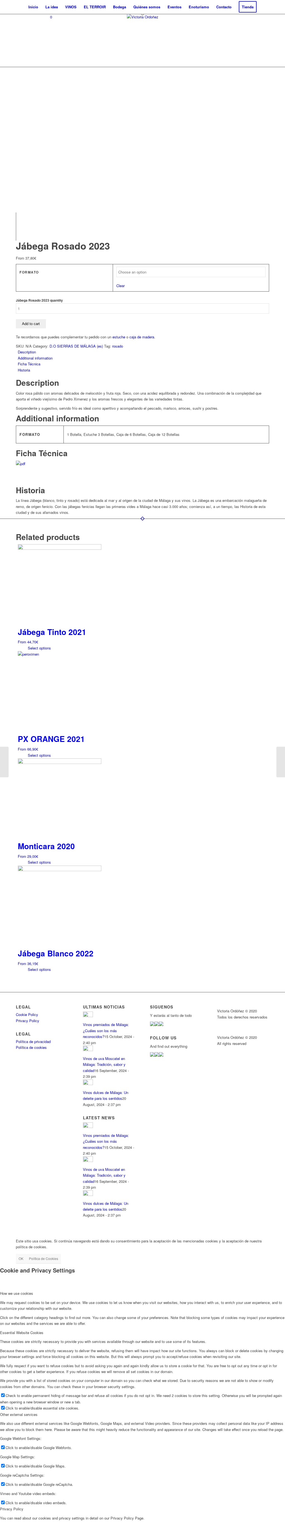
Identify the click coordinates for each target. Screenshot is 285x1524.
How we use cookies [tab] (16, 1293)
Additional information (35, 358)
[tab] (143, 352)
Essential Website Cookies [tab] (21, 1332)
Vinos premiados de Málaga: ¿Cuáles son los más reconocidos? (106, 1030)
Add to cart (31, 324)
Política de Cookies (43, 1258)
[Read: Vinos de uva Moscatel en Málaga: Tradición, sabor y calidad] (88, 1049)
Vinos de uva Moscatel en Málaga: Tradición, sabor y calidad (104, 1064)
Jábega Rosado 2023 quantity (39, 300)
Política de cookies (31, 1047)
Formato (29, 272)
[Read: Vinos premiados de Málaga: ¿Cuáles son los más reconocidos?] (88, 1015)
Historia (24, 370)
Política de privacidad (33, 1041)
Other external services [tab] (19, 1414)
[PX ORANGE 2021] (280, 762)
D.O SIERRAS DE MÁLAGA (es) (76, 346)
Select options (39, 648)
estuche (118, 337)
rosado (117, 346)
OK (21, 1258)
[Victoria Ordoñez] (142, 40)
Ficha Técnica (29, 364)
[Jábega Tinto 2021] (4, 762)
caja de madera (141, 337)
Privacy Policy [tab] (11, 1508)
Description (27, 352)
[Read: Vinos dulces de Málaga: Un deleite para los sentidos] (88, 1083)
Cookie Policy (27, 1014)
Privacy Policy (27, 1020)
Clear (120, 285)
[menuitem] (33, 7)
